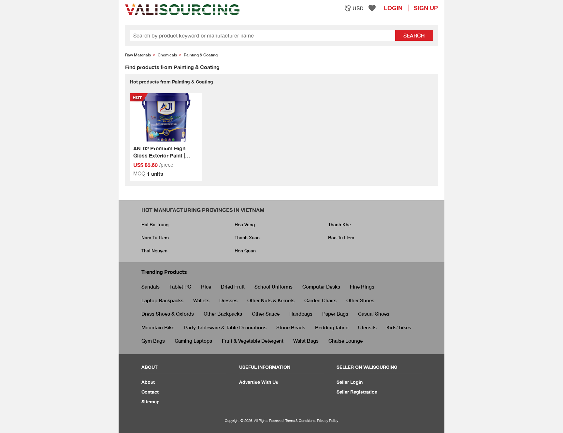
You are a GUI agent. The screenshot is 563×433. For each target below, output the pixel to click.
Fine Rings (362, 287)
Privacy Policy (327, 420)
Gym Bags (153, 341)
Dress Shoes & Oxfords (167, 314)
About (148, 382)
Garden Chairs (320, 300)
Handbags (300, 314)
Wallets (201, 300)
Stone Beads (290, 327)
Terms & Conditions (300, 420)
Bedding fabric (331, 327)
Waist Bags (306, 341)
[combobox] (354, 8)
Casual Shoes (373, 314)
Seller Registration (357, 392)
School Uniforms (273, 287)
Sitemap (150, 401)
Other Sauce (266, 314)
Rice (206, 287)
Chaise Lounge (345, 341)
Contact (150, 392)
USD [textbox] (358, 8)
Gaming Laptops (193, 341)
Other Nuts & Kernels (271, 300)
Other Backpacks (223, 314)
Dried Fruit (233, 287)
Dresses (228, 300)
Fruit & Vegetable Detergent (252, 341)
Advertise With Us (258, 382)
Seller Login (350, 382)
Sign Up (426, 8)
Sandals (150, 287)
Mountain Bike (157, 327)
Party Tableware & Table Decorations (225, 327)
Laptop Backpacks (162, 300)
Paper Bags (335, 314)
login (393, 8)
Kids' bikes (398, 327)
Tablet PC (180, 287)
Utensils (367, 327)
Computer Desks (321, 287)
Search (414, 35)
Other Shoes (360, 300)
